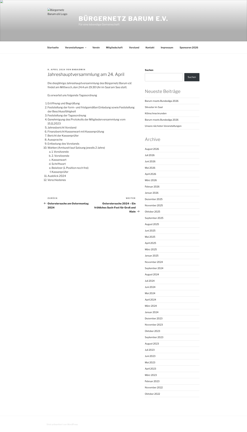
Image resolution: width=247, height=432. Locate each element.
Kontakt (150, 47)
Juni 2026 (150, 161)
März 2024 (151, 305)
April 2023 (150, 368)
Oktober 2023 (152, 331)
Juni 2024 (150, 287)
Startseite (53, 47)
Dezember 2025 (153, 199)
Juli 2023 (150, 349)
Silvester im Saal (154, 107)
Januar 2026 (151, 192)
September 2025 (154, 218)
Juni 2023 (150, 356)
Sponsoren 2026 (189, 47)
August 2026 (152, 148)
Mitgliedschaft (114, 47)
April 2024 (150, 299)
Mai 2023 (150, 362)
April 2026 (150, 173)
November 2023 (154, 324)
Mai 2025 (150, 236)
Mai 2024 (150, 293)
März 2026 (151, 180)
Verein (96, 47)
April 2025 (150, 243)
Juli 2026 (150, 155)
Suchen (149, 70)
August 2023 (152, 343)
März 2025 (151, 249)
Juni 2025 (150, 230)
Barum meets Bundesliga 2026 (161, 100)
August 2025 (152, 224)
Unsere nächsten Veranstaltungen (163, 125)
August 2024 (152, 274)
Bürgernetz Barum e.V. (123, 18)
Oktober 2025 (152, 211)
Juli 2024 (150, 280)
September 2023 (154, 337)
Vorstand (134, 47)
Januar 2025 (151, 255)
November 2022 (154, 387)
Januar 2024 (151, 312)
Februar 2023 (152, 381)
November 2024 (154, 262)
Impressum (167, 47)
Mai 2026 (150, 167)
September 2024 (154, 268)
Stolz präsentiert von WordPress (62, 424)
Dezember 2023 (153, 318)
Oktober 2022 (152, 393)
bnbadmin (78, 69)
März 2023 (151, 375)
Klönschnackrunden (156, 113)
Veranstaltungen (74, 47)
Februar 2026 (152, 186)
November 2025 (154, 205)
